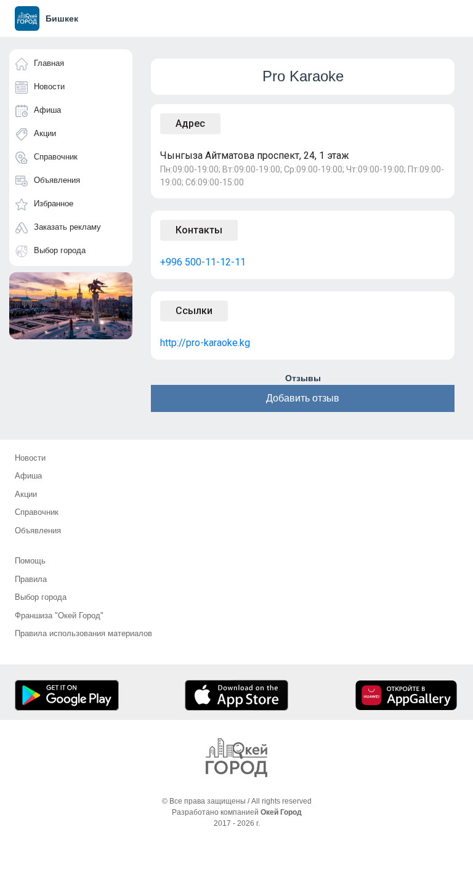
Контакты (199, 230)
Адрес (190, 123)
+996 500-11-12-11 (203, 262)
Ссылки (194, 311)
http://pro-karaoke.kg (205, 343)
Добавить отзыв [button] (302, 398)
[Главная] (236, 757)
